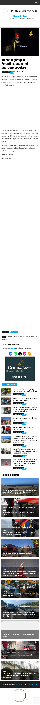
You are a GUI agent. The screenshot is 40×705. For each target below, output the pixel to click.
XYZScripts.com (28, 704)
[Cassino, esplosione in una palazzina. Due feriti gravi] (6, 421)
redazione (20, 72)
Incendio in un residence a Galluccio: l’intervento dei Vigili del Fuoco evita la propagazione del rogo (25, 410)
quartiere (4, 339)
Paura (28, 336)
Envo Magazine (32, 684)
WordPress (19, 684)
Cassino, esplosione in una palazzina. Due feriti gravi (25, 419)
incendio (22, 337)
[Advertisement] (20, 107)
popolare (34, 337)
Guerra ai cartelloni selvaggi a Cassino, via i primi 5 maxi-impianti (25, 399)
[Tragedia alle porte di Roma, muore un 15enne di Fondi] (6, 430)
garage (16, 336)
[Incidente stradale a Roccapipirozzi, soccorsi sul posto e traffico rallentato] (6, 392)
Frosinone (14, 332)
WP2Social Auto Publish (13, 704)
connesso (12, 348)
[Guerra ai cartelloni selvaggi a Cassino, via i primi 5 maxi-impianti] (6, 401)
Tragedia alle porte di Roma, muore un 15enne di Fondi (25, 428)
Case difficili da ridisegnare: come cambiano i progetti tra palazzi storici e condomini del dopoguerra (25, 451)
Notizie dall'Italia (20, 16)
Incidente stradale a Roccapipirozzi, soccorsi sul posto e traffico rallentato (25, 390)
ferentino (10, 337)
